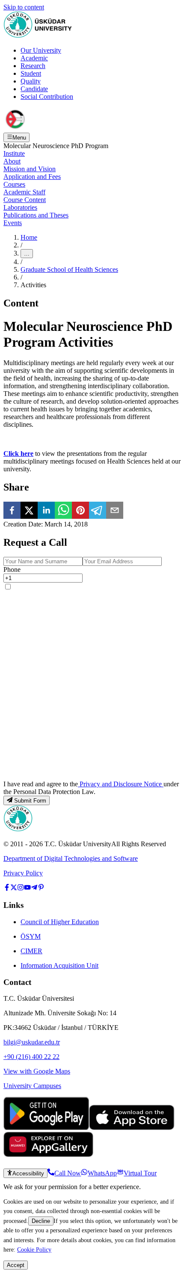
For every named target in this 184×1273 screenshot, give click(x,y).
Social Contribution (47, 96)
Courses (14, 184)
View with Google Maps (36, 1071)
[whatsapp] (63, 511)
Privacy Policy (23, 873)
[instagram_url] (20, 888)
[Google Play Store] (46, 1127)
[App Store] (132, 1127)
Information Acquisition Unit (59, 965)
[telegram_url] (34, 888)
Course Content (24, 199)
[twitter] (29, 511)
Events (12, 222)
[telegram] (97, 511)
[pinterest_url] (41, 888)
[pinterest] (80, 511)
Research (33, 65)
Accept (15, 1265)
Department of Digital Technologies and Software (70, 858)
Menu (19, 137)
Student (31, 73)
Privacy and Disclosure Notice (120, 784)
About (12, 161)
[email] (114, 511)
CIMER (31, 951)
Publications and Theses (35, 215)
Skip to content (23, 7)
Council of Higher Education (60, 921)
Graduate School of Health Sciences (69, 269)
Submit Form (30, 800)
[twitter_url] (13, 888)
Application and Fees (32, 176)
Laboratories (20, 207)
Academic (34, 58)
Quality (31, 81)
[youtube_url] (27, 888)
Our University (41, 50)
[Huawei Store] (48, 1154)
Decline (41, 1221)
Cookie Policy (34, 1249)
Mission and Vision (29, 169)
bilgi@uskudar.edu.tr (31, 1042)
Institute (14, 153)
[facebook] (12, 511)
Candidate (34, 88)
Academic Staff (24, 192)
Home (29, 237)
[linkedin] (46, 511)
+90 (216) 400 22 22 (31, 1056)
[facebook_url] (6, 888)
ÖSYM (31, 936)
